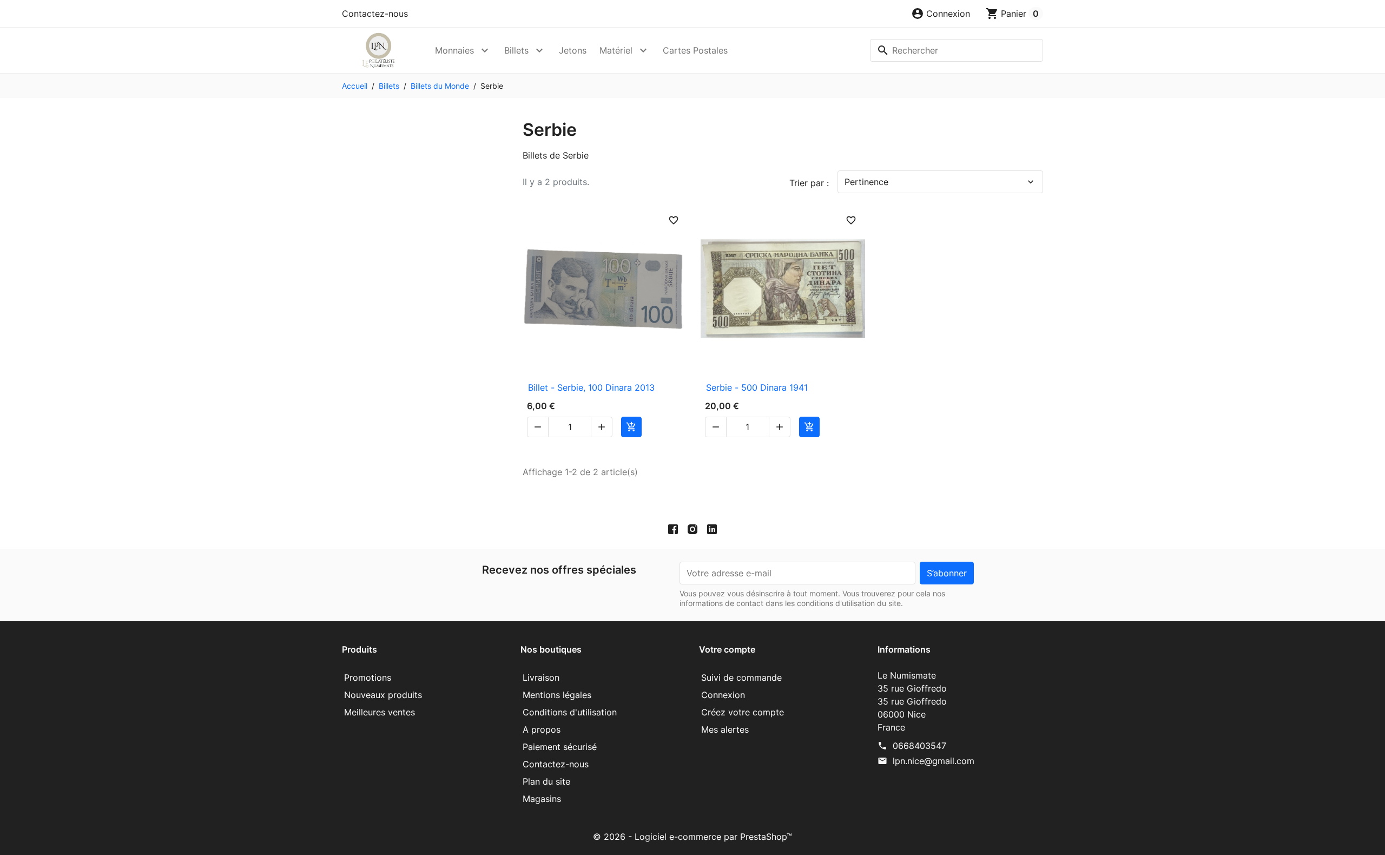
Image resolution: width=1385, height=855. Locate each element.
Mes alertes (725, 729)
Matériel (615, 50)
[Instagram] (692, 529)
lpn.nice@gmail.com (933, 760)
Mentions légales (557, 694)
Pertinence (940, 181)
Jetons (572, 50)
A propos (541, 729)
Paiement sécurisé (560, 746)
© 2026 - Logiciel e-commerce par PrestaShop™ (692, 836)
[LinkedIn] (711, 529)
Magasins (542, 798)
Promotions (367, 677)
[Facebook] (673, 529)
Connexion (723, 694)
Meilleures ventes (379, 712)
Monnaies (454, 50)
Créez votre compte (742, 712)
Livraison (541, 677)
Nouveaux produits (383, 694)
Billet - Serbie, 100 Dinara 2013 (591, 387)
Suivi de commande (741, 677)
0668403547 (919, 745)
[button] (940, 13)
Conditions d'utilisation (570, 712)
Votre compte (727, 649)
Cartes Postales (695, 50)
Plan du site (546, 781)
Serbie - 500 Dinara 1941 (757, 387)
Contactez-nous (375, 13)
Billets (516, 50)
